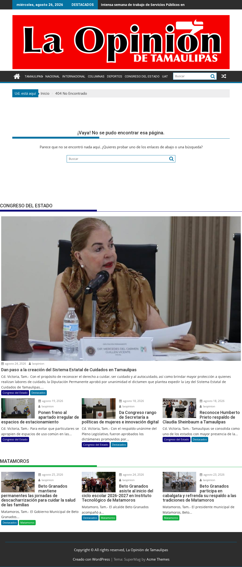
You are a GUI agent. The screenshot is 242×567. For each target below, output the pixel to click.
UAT (165, 76)
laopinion (37, 364)
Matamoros (27, 522)
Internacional (73, 76)
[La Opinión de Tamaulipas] (121, 68)
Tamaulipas (34, 76)
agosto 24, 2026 (15, 364)
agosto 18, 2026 (133, 401)
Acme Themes (158, 559)
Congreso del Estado (142, 76)
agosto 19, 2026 (52, 401)
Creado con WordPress (91, 559)
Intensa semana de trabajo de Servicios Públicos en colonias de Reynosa (160, 4)
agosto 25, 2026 (52, 475)
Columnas (96, 76)
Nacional (52, 76)
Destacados (38, 392)
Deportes (114, 76)
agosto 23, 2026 (214, 475)
